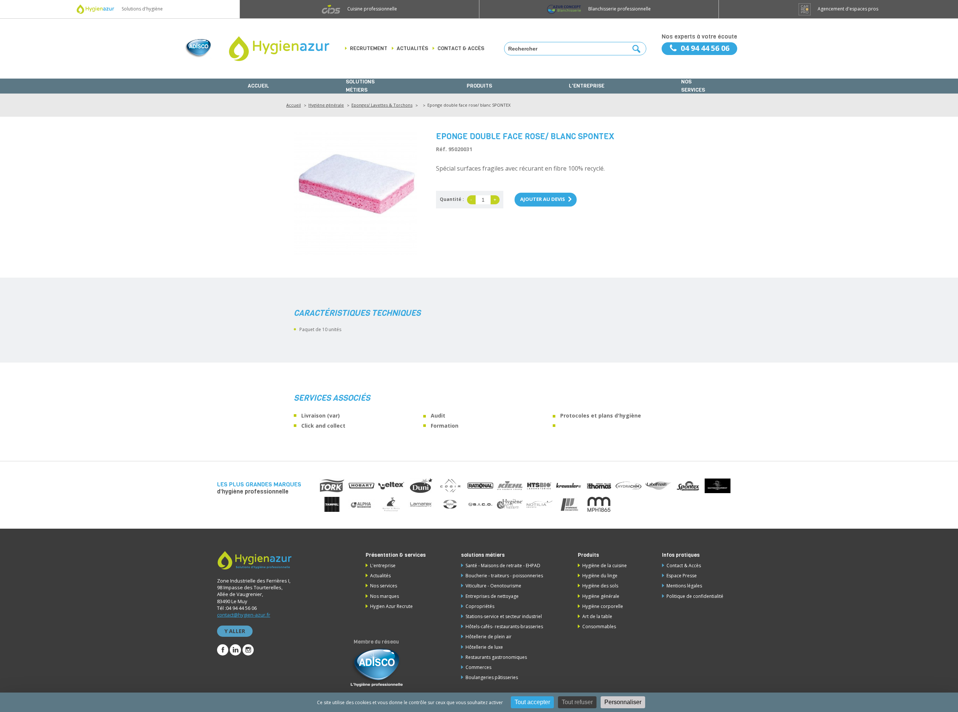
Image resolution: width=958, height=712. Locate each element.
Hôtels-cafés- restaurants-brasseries (504, 626)
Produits (479, 85)
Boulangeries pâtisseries (492, 677)
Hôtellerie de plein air (489, 636)
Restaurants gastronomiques (496, 657)
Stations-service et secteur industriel (504, 616)
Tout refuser (577, 702)
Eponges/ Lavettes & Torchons (381, 105)
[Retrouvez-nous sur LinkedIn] (235, 650)
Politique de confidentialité (694, 596)
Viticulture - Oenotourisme (493, 586)
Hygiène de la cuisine (604, 565)
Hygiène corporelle (602, 606)
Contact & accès (460, 48)
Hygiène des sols (600, 586)
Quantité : (452, 199)
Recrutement (368, 48)
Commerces (478, 667)
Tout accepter (532, 702)
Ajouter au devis (542, 199)
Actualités (412, 48)
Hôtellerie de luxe (484, 647)
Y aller (235, 631)
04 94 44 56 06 (705, 48)
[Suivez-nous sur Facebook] (222, 650)
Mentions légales (684, 586)
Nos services (693, 86)
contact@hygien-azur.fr (243, 614)
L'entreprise (586, 85)
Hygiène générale (326, 105)
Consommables (599, 626)
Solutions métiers (360, 86)
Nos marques (384, 596)
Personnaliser (622, 702)
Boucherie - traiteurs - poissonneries (504, 575)
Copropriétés (480, 606)
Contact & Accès (683, 565)
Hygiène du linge (599, 575)
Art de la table (597, 616)
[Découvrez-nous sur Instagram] (248, 650)
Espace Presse (681, 575)
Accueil (258, 85)
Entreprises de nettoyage (492, 596)
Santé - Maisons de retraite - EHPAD (503, 565)
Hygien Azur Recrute (391, 606)
